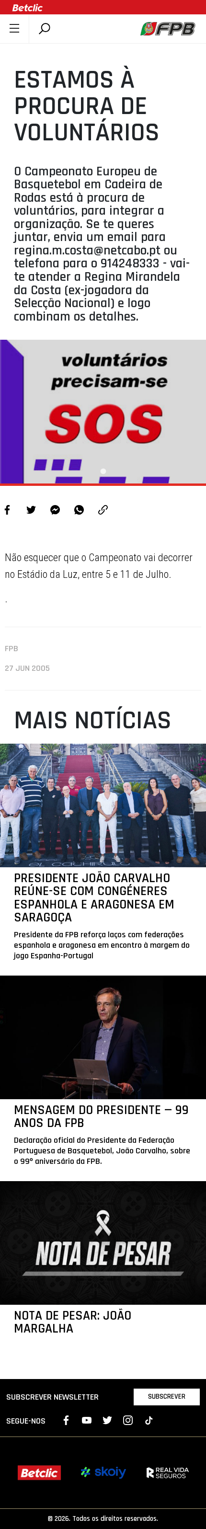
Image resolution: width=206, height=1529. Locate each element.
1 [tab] (103, 471)
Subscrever (166, 1396)
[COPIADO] (103, 511)
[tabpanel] (103, 411)
